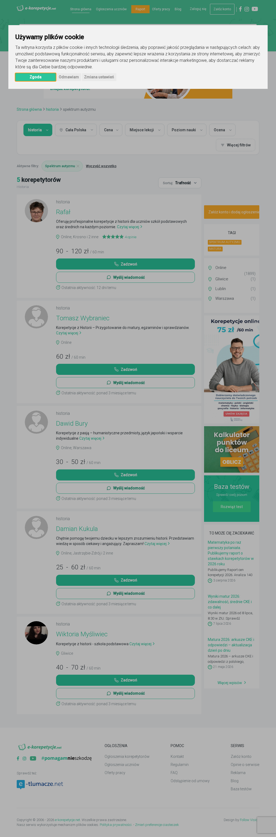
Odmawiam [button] (69, 77)
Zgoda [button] (36, 77)
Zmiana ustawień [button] (99, 77)
